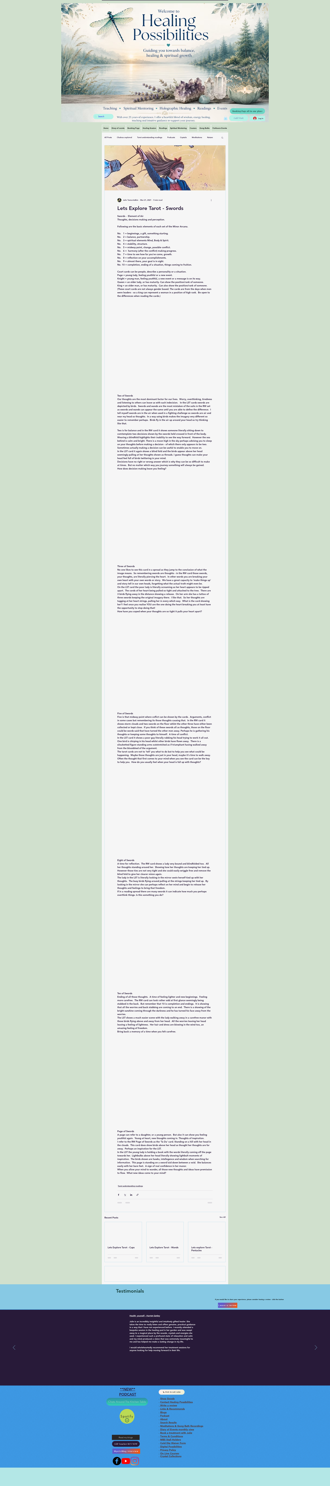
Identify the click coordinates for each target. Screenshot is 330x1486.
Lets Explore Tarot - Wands (164, 1247)
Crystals (183, 137)
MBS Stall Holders (170, 1458)
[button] (226, 118)
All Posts (108, 137)
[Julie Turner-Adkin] (126, 1479)
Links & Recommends (172, 1427)
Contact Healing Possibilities (176, 1420)
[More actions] (211, 200)
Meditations (197, 137)
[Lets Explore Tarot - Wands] (165, 1232)
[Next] (316, 1366)
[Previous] (14, 1366)
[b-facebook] (117, 1479)
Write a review (168, 1423)
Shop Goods (167, 1417)
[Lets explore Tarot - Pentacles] (206, 1232)
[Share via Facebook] (118, 1195)
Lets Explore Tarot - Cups (121, 1247)
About (163, 1437)
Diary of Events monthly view (177, 1447)
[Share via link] (137, 1195)
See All (223, 1217)
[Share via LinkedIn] (131, 1195)
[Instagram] (134, 1479)
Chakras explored (124, 137)
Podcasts (171, 137)
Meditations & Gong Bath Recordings (181, 1444)
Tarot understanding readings (149, 137)
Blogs (163, 1430)
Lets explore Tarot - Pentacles (201, 1249)
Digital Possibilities (171, 1464)
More (209, 137)
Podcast (164, 1434)
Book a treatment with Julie (176, 1451)
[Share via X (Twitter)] (125, 1195)
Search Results (168, 1440)
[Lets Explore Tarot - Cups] (123, 1232)
